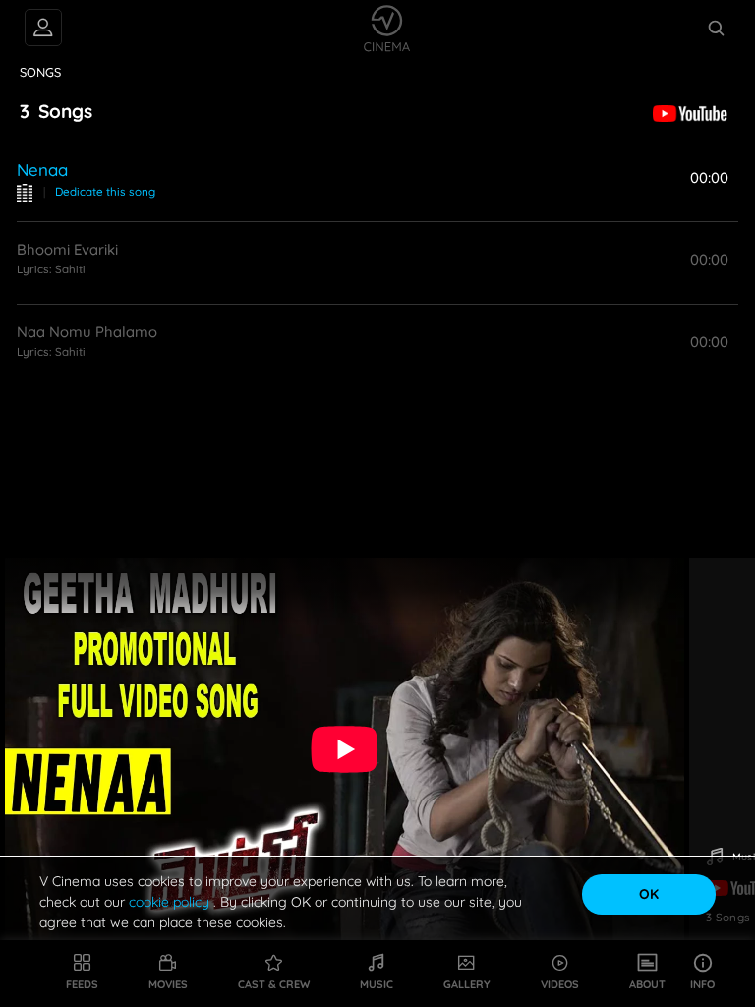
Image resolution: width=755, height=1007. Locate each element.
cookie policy (171, 902)
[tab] (41, 72)
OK (649, 894)
